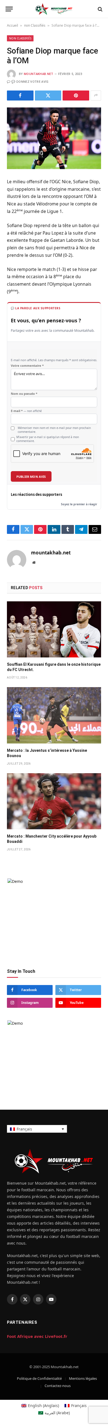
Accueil (12, 25)
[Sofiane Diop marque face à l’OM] (54, 138)
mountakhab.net (38, 74)
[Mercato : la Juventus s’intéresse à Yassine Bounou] (54, 715)
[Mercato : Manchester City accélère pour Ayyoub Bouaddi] (54, 801)
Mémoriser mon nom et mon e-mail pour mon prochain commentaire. (54, 430)
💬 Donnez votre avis (29, 82)
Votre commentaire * (27, 366)
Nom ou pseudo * (24, 394)
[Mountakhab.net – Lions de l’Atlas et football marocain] (54, 9)
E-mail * (26, 411)
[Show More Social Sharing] (96, 96)
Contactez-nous (58, 1385)
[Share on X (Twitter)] (48, 96)
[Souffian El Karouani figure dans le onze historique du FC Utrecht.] (54, 629)
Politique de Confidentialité (39, 1378)
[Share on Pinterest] (76, 96)
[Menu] (9, 9)
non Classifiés (34, 25)
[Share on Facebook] (20, 96)
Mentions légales (83, 1378)
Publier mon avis (31, 476)
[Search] (99, 9)
